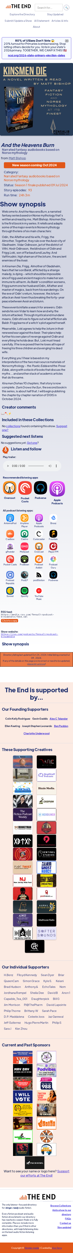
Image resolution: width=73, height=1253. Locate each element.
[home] (18, 7)
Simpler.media (32, 1247)
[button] (22, 14)
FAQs (68, 1218)
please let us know (36, 663)
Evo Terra (57, 1247)
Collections (43, 419)
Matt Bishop (17, 158)
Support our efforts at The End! (44, 1173)
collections (13, 426)
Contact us (65, 1223)
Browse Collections (60, 1205)
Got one (32, 442)
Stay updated (64, 1227)
